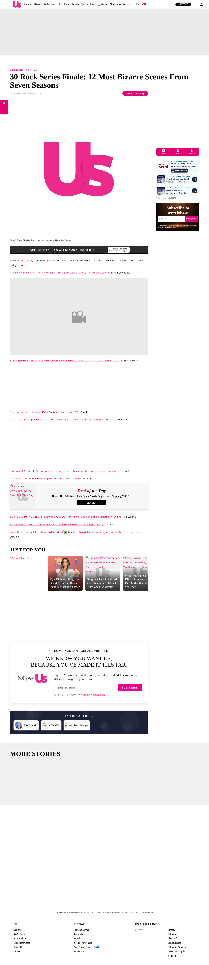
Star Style (64, 4)
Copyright (78, 938)
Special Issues (174, 942)
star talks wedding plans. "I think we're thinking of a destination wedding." (67, 516)
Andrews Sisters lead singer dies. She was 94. (44, 412)
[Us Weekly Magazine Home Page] (17, 4)
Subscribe (183, 4)
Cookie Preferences (83, 942)
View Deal (91, 502)
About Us (18, 929)
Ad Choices (79, 951)
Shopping (95, 4)
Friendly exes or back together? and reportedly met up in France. (76, 532)
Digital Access (174, 929)
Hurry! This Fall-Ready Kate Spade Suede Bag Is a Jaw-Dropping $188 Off (91, 496)
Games (104, 4)
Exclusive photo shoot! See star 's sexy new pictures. (55, 524)
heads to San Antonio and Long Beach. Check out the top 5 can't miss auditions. (64, 471)
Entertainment (49, 4)
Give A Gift (172, 938)
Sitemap (17, 951)
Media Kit (18, 947)
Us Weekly (27, 260)
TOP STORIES (133, 93)
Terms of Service (81, 929)
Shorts (138, 4)
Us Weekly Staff (19, 93)
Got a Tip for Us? (21, 938)
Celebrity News (32, 4)
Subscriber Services (177, 947)
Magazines (115, 4)
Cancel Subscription (177, 951)
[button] (195, 4)
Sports (84, 4)
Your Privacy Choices (83, 947)
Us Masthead (19, 934)
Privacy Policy (99, 694)
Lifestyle (75, 4)
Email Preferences (22, 942)
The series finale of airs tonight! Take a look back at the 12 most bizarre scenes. (60, 272)
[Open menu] (8, 4)
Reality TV (128, 4)
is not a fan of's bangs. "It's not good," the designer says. (66, 360)
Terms (86, 694)
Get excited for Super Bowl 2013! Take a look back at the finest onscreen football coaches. (62, 419)
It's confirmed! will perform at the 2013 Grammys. (46, 478)
